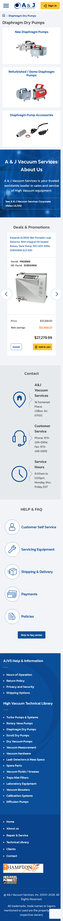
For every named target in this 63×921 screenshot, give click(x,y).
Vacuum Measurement (21, 747)
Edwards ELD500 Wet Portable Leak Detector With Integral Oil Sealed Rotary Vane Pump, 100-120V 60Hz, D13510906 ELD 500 (30, 244)
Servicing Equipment (37, 549)
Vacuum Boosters (18, 789)
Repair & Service (17, 835)
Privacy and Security (20, 687)
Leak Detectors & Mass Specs (25, 759)
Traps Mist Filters (17, 777)
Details (16, 347)
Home (10, 821)
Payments (29, 594)
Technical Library (17, 842)
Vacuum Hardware (18, 753)
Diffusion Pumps (17, 801)
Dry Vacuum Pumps (19, 741)
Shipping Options (18, 693)
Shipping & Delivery (37, 571)
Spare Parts (14, 765)
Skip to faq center (31, 635)
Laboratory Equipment (21, 783)
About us (12, 828)
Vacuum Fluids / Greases (22, 771)
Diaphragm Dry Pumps (22, 16)
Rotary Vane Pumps (19, 723)
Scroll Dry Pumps (17, 735)
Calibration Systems (19, 795)
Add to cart (44, 347)
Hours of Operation (19, 674)
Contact (11, 856)
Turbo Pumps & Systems (22, 717)
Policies (27, 616)
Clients (11, 849)
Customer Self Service (38, 527)
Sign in (52, 5)
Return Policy (15, 680)
